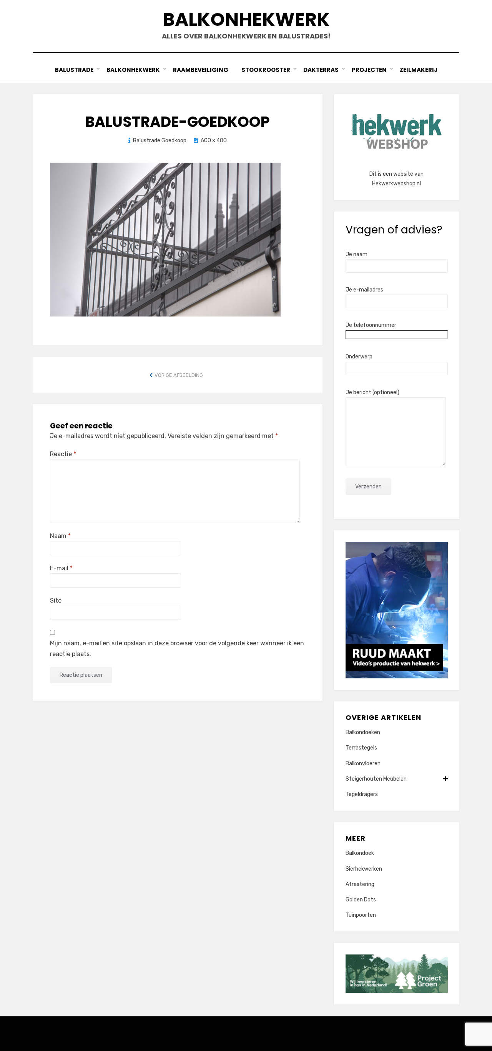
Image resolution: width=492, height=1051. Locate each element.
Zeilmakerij (418, 70)
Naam (60, 536)
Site (56, 600)
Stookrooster (265, 70)
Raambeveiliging (200, 70)
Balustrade (74, 70)
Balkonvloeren (363, 763)
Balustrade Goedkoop (159, 140)
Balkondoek (360, 853)
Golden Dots (361, 899)
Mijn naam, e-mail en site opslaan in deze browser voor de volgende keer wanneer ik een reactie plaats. (177, 648)
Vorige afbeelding (179, 375)
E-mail (61, 568)
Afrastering (360, 884)
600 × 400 (214, 140)
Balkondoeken (363, 732)
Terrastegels (361, 748)
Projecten (369, 70)
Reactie (63, 454)
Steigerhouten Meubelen (376, 779)
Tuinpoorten (361, 915)
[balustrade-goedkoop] (165, 239)
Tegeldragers (362, 794)
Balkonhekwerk (246, 19)
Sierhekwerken (364, 869)
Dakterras (321, 70)
